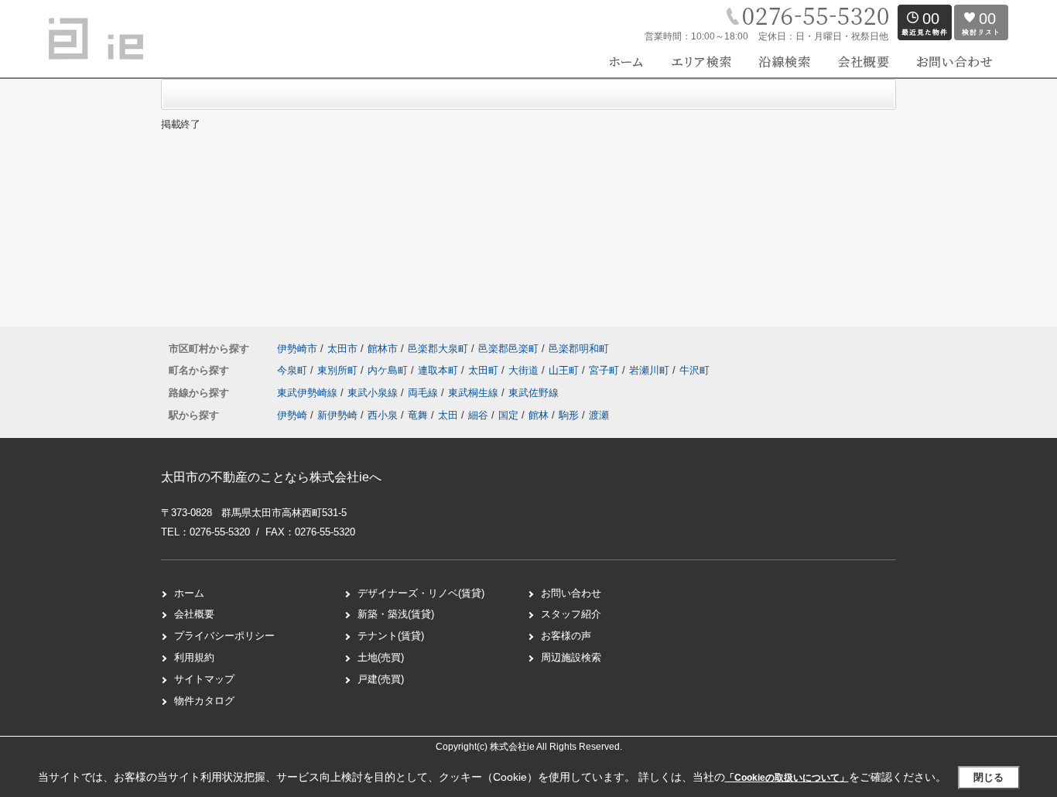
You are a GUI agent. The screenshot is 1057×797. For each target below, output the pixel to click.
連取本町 (439, 370)
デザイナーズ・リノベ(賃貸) (420, 593)
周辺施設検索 (571, 657)
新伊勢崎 (337, 415)
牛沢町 (694, 370)
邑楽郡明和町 (579, 348)
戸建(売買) (380, 679)
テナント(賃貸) (390, 635)
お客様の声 (566, 635)
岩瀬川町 (650, 370)
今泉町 (293, 370)
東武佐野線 (533, 392)
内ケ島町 (389, 370)
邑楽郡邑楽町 (508, 348)
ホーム (189, 593)
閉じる (988, 777)
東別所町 (339, 370)
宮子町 (605, 370)
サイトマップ (204, 679)
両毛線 (424, 392)
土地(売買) (380, 657)
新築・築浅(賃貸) (395, 614)
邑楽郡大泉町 (438, 348)
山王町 (565, 370)
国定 (508, 415)
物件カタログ (204, 700)
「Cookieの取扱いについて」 (787, 777)
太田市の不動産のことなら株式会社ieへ (271, 477)
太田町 (484, 370)
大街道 (525, 370)
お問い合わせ (571, 593)
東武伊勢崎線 (308, 392)
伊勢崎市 (297, 348)
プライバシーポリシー (224, 635)
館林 (538, 415)
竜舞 (418, 415)
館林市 (383, 348)
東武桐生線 (474, 392)
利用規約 (194, 657)
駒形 (569, 415)
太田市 (342, 348)
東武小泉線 (374, 392)
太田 (448, 415)
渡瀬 (599, 415)
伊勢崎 (292, 415)
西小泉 (383, 415)
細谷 (478, 415)
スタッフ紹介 (571, 614)
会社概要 (194, 614)
